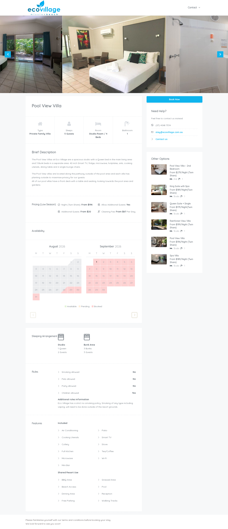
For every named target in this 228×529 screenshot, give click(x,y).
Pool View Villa (177, 238)
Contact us (161, 139)
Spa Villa (174, 255)
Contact (192, 7)
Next (220, 54)
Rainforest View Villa (180, 221)
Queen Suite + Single (180, 203)
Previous (8, 54)
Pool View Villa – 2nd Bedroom (180, 167)
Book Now (174, 99)
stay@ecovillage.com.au (169, 132)
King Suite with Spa (179, 186)
